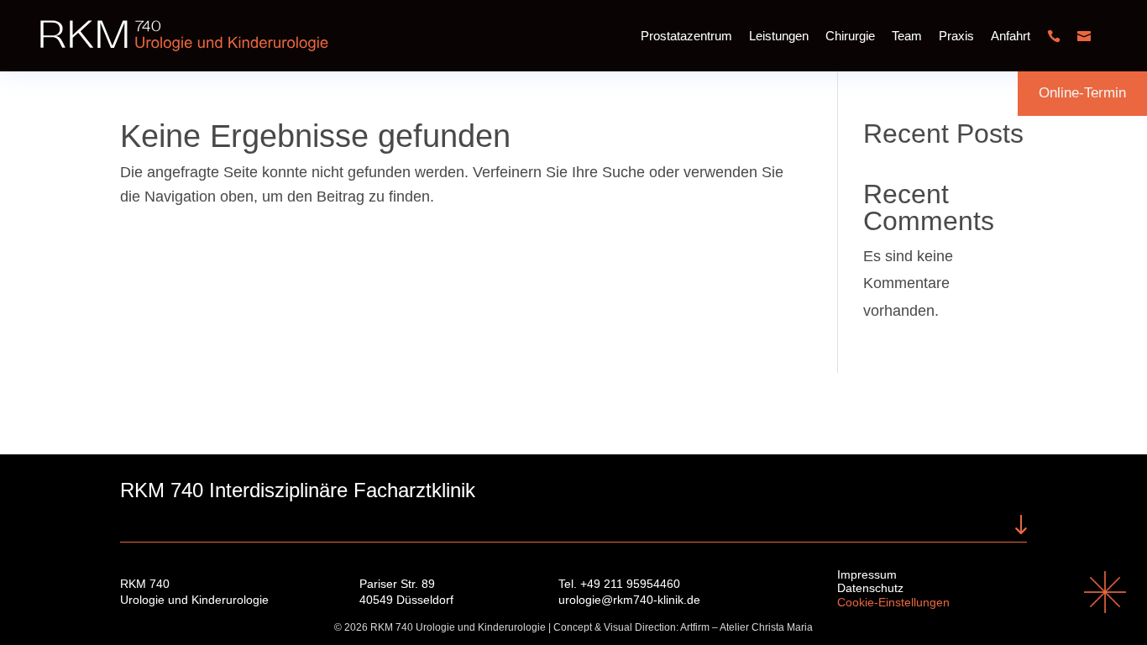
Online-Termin (1082, 93)
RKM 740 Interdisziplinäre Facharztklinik (297, 490)
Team (907, 36)
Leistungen (779, 36)
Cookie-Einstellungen (893, 602)
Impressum (867, 574)
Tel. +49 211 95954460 (619, 583)
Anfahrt (1010, 36)
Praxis (956, 36)
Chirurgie (850, 36)
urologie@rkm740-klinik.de (629, 599)
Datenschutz (870, 588)
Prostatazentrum (686, 36)
